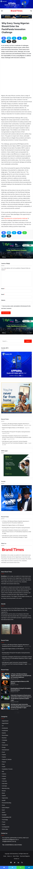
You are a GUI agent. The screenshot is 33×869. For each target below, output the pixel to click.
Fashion (4, 754)
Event (3, 752)
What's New (5, 829)
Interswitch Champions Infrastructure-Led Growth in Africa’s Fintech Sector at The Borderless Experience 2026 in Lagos (16, 437)
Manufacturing (5, 788)
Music (3, 793)
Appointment (5, 720)
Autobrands (5, 728)
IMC (3, 771)
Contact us (16, 858)
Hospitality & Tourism (7, 769)
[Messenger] (19, 38)
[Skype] (14, 38)
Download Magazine (25, 856)
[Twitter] (9, 38)
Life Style (4, 786)
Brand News (5, 735)
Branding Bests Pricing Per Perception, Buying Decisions (16, 431)
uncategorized (5, 826)
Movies (4, 790)
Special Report (5, 807)
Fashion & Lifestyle (6, 759)
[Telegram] (3, 41)
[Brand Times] (16, 10)
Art (3, 725)
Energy (4, 747)
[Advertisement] (16, 77)
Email (3, 294)
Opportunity (5, 798)
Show (3, 805)
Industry (4, 773)
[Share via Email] (9, 41)
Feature (4, 761)
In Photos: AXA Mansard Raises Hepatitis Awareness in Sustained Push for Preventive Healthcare (21, 675)
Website (3, 300)
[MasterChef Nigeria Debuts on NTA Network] (5, 683)
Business (4, 737)
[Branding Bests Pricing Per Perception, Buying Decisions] (5, 690)
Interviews (4, 783)
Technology (5, 819)
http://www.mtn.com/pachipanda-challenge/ (16, 218)
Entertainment (5, 749)
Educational (5, 745)
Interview (4, 781)
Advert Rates (16, 856)
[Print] (14, 41)
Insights (4, 778)
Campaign (4, 740)
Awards (4, 733)
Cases (3, 742)
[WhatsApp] (24, 38)
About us (9, 856)
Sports (3, 812)
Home (4, 856)
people (3, 800)
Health (3, 766)
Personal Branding (6, 802)
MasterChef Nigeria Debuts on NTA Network (13, 427)
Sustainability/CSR (6, 817)
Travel (3, 822)
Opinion (4, 795)
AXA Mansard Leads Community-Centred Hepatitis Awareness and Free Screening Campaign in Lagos (21, 706)
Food (3, 764)
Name (3, 288)
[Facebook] (3, 38)
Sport (3, 810)
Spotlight (4, 814)
